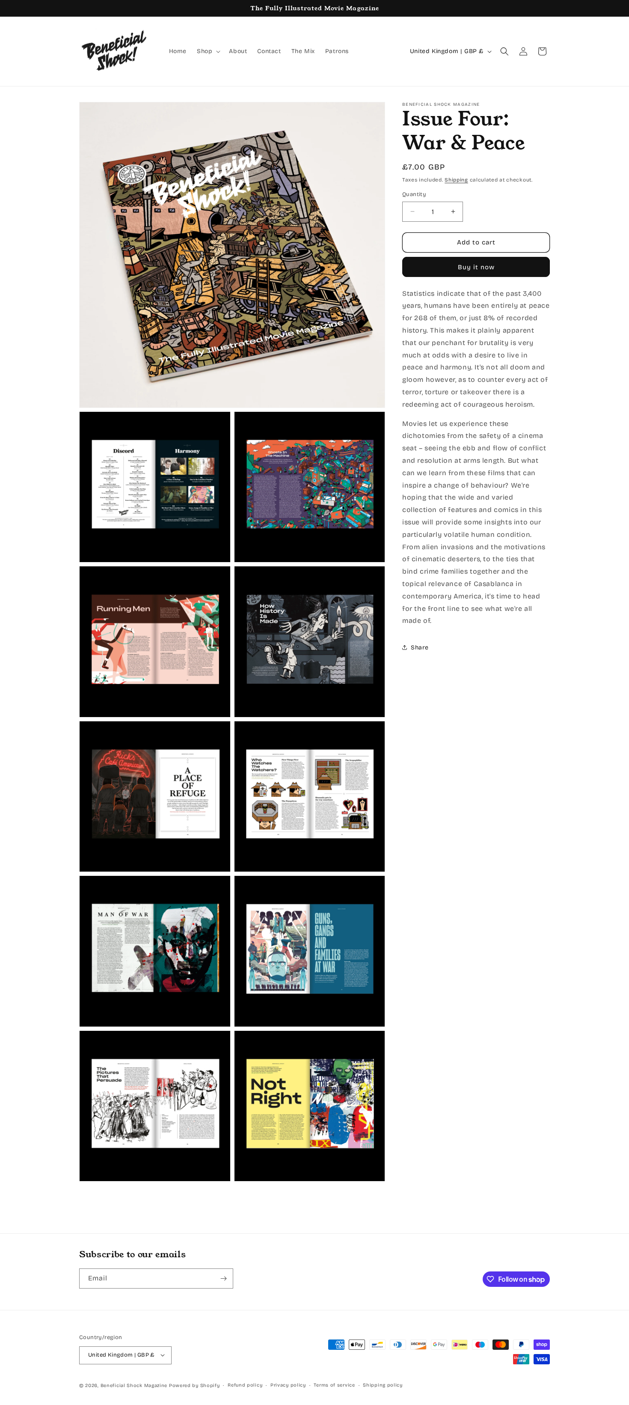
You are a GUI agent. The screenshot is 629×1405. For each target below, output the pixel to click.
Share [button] (420, 647)
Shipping (456, 180)
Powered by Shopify (194, 1385)
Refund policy (245, 1384)
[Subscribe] (223, 1278)
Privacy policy (288, 1384)
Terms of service (334, 1384)
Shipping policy (383, 1384)
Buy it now (476, 267)
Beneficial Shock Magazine (134, 1385)
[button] (208, 51)
